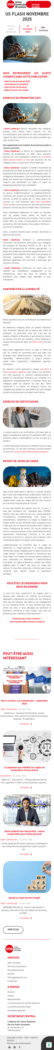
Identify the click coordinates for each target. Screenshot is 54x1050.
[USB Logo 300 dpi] (16, 4)
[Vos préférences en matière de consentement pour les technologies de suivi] (49, 1045)
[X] (19, 1047)
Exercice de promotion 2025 (17, 81)
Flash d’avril (37, 342)
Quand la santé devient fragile (24, 898)
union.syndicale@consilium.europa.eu (31, 452)
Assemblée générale (16, 1011)
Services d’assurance (16, 966)
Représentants (14, 999)
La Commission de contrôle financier (23, 1003)
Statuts (10, 996)
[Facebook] (9, 1047)
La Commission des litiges (19, 1007)
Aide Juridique (14, 963)
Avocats (10, 974)
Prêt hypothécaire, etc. (17, 978)
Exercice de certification (16, 87)
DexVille (10, 1041)
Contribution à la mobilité (16, 84)
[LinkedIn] (14, 1047)
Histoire (11, 992)
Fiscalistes (12, 981)
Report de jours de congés (17, 90)
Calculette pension (15, 970)
